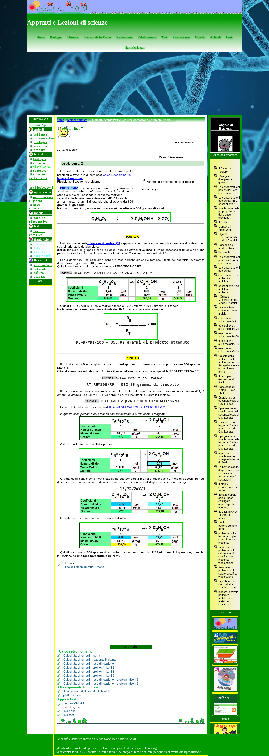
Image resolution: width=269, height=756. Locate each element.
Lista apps (68, 710)
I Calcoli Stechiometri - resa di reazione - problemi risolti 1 (100, 679)
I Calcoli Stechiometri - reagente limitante (89, 659)
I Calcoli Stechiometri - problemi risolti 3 (88, 675)
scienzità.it (67, 752)
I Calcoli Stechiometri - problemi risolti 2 (88, 671)
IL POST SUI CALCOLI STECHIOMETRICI (137, 407)
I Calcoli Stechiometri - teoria (81, 655)
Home (41, 37)
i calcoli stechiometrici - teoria (84, 566)
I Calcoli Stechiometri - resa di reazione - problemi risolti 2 (100, 683)
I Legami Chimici (73, 703)
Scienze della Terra (97, 37)
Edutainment (147, 37)
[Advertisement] (134, 83)
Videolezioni (181, 37)
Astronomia (124, 37)
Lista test (68, 714)
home (60, 120)
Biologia (56, 37)
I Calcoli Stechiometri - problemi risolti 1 (88, 667)
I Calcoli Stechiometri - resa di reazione (88, 663)
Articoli (215, 37)
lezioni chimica (77, 120)
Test (164, 37)
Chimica (73, 37)
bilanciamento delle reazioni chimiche (86, 691)
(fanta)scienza (134, 47)
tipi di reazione (71, 695)
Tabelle (200, 37)
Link (229, 37)
